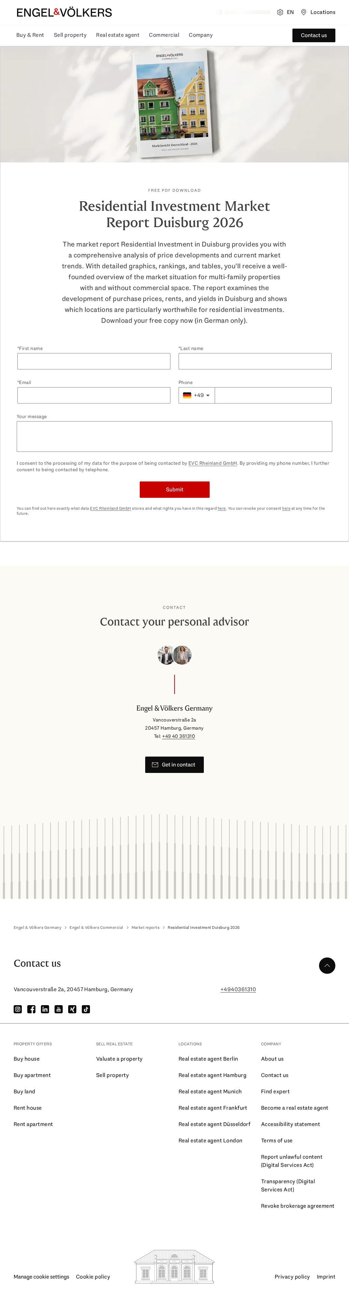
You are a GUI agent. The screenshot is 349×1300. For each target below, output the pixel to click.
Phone (186, 382)
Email (25, 382)
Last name (191, 348)
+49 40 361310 (178, 736)
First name (31, 348)
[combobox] (197, 395)
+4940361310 (238, 989)
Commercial (164, 34)
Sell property (70, 34)
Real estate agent (117, 34)
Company (201, 34)
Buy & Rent (30, 34)
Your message (32, 416)
